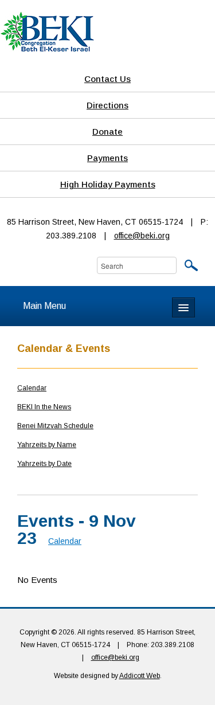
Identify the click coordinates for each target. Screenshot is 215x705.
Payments (107, 158)
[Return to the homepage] (47, 31)
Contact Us (107, 79)
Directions (107, 105)
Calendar (31, 388)
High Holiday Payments (107, 184)
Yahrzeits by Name (46, 445)
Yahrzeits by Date (44, 464)
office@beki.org (142, 235)
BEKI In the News (44, 407)
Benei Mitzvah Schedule (55, 426)
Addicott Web (139, 676)
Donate (107, 131)
